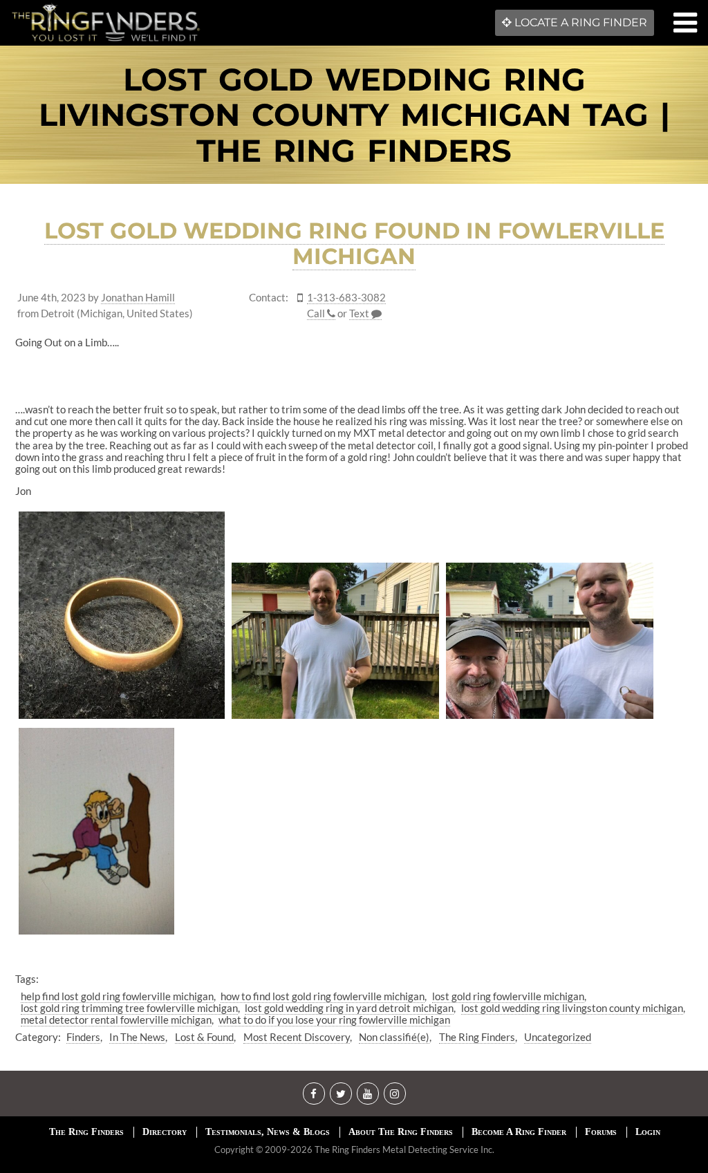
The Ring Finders (477, 1037)
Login (647, 1132)
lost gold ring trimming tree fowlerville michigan (129, 1008)
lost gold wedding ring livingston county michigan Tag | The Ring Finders (354, 115)
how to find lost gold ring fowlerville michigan (323, 996)
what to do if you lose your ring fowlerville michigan (334, 1019)
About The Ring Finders (400, 1132)
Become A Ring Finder (519, 1132)
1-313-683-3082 (346, 297)
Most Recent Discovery (296, 1037)
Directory (164, 1132)
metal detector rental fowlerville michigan (116, 1019)
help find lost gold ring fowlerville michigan (117, 996)
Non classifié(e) (394, 1037)
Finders (83, 1037)
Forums (601, 1132)
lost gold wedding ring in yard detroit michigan (349, 1008)
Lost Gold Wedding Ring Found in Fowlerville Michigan (354, 243)
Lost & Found (204, 1037)
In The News (137, 1037)
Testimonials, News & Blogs (267, 1132)
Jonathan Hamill (138, 297)
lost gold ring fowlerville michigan (508, 996)
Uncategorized (557, 1037)
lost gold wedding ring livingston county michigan (572, 1008)
